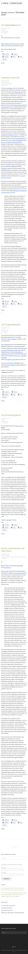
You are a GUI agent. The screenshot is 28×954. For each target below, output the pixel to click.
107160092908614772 (11, 25)
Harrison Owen (5, 571)
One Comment (4, 85)
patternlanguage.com (11, 365)
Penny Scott (14, 43)
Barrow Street (19, 426)
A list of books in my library (8, 905)
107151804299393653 (11, 324)
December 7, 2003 (5, 554)
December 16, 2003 (5, 28)
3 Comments (4, 558)
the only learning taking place (18, 138)
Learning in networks (10, 77)
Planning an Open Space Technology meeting (12, 912)
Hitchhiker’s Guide (5, 168)
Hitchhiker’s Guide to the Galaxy (13, 164)
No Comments (4, 32)
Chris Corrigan (6, 82)
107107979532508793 (11, 415)
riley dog (8, 520)
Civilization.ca (7, 567)
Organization (9, 83)
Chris (3, 29)
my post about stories (19, 573)
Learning (3, 83)
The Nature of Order (11, 359)
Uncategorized (4, 31)
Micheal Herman (5, 43)
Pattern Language (11, 339)
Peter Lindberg (4, 344)
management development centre (9, 134)
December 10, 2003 (5, 418)
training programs (18, 92)
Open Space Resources (7, 910)
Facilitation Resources (6, 908)
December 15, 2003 (5, 327)
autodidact (9, 88)
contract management (17, 140)
